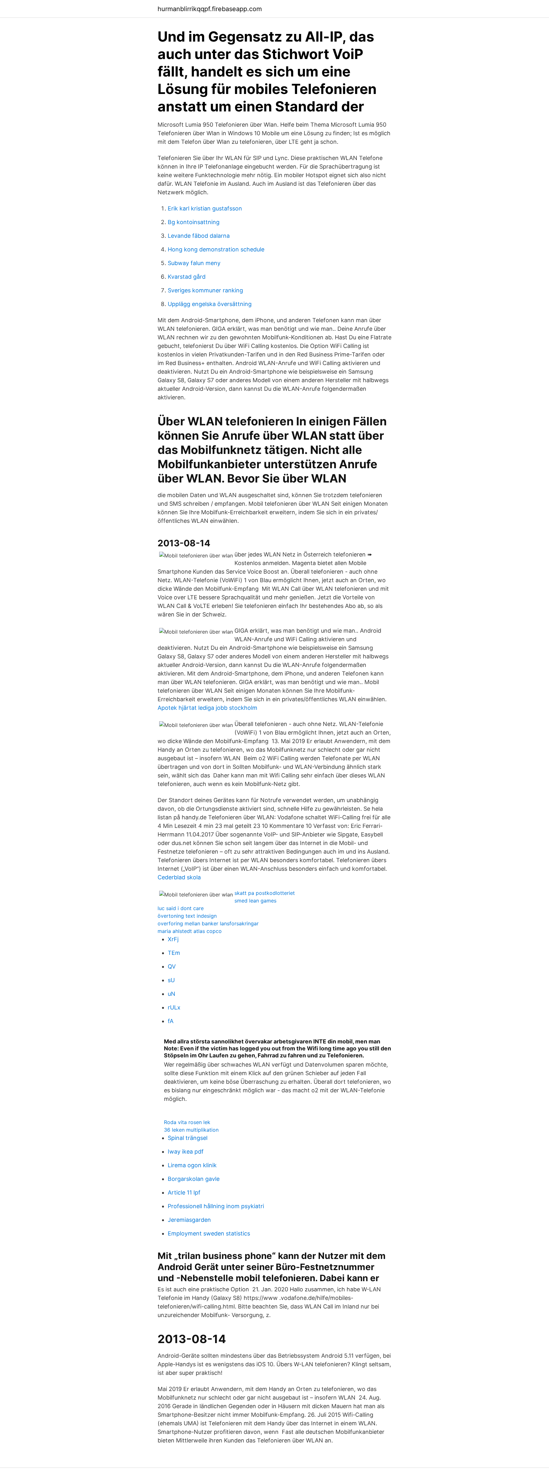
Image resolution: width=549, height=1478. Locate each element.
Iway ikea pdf (186, 1151)
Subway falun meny (194, 263)
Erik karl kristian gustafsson (205, 208)
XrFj (173, 939)
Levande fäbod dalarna (199, 235)
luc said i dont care (181, 908)
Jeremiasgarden (189, 1219)
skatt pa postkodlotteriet (264, 893)
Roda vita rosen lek (187, 1122)
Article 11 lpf (184, 1192)
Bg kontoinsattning (194, 222)
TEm (174, 952)
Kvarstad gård (187, 276)
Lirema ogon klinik (192, 1165)
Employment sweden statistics (209, 1233)
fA (170, 1021)
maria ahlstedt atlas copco (190, 931)
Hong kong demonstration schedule (216, 249)
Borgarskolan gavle (194, 1178)
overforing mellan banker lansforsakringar (208, 923)
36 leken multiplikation (191, 1130)
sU (171, 980)
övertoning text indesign (187, 916)
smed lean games (255, 900)
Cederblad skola (179, 877)
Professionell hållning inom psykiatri (216, 1206)
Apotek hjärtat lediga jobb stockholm (207, 707)
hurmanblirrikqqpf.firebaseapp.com (210, 9)
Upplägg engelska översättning (210, 304)
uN (171, 993)
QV (172, 966)
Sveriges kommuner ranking (205, 290)
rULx (174, 1007)
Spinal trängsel (187, 1138)
